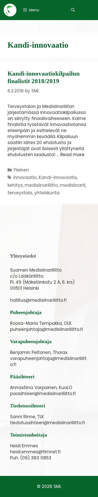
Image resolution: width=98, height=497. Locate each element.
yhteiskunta (47, 193)
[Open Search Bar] (73, 10)
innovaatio (25, 177)
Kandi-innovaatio (58, 177)
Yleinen (21, 170)
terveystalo (20, 193)
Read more (72, 155)
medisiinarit (72, 185)
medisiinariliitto (41, 185)
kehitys (15, 185)
